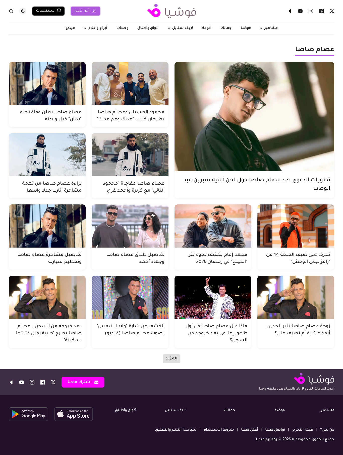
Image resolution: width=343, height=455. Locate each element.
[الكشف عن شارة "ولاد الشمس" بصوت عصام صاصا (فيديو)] (130, 297)
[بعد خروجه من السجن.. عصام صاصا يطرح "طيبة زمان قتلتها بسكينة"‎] (47, 297)
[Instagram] (311, 11)
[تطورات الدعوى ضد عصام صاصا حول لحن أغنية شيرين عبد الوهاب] (254, 116)
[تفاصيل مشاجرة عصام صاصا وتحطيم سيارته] (47, 226)
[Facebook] (321, 11)
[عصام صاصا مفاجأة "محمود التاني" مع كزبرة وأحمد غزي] (130, 154)
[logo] (171, 11)
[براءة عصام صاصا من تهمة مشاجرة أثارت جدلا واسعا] (47, 154)
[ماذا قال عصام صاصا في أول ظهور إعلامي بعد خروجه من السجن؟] (213, 297)
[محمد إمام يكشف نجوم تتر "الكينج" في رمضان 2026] (213, 226)
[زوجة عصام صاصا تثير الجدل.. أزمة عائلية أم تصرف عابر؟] (295, 297)
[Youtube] (300, 11)
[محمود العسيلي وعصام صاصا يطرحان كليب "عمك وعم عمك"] (130, 83)
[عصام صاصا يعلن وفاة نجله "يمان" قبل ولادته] (47, 83)
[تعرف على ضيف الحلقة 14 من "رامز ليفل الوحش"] (295, 226)
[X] (332, 11)
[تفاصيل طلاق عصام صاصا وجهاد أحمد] (130, 226)
